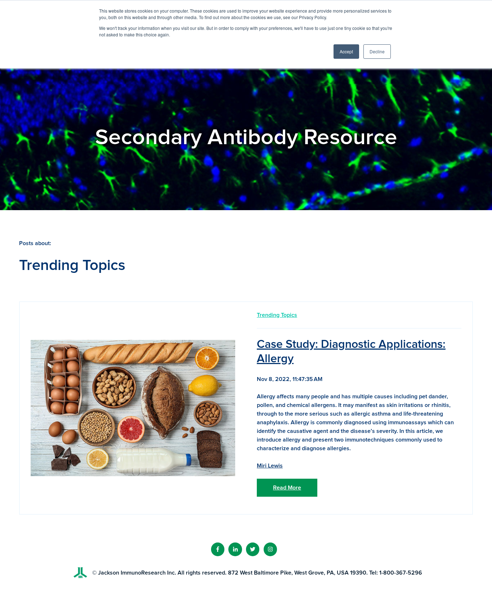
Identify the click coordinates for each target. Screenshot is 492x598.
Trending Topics (277, 315)
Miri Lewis (270, 466)
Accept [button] (346, 51)
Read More (287, 488)
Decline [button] (377, 51)
